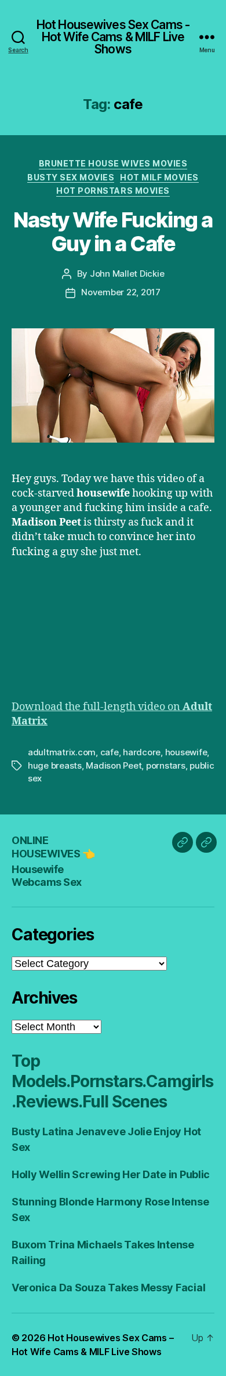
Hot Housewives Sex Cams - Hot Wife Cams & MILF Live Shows (113, 37)
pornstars (165, 765)
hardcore (142, 752)
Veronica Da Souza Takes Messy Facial (108, 1287)
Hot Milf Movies (159, 177)
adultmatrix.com (62, 752)
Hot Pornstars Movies (112, 190)
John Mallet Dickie (127, 273)
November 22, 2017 (121, 292)
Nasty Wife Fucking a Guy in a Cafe (112, 231)
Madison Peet (113, 765)
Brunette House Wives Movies (113, 163)
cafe (109, 752)
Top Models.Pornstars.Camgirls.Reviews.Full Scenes (112, 1081)
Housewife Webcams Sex (47, 876)
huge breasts (55, 765)
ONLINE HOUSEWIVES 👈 (53, 847)
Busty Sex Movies (70, 177)
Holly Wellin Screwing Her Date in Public (111, 1174)
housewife (186, 752)
